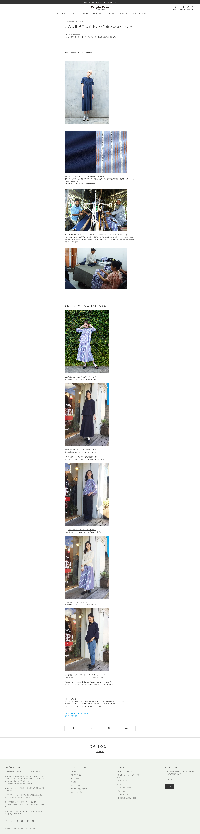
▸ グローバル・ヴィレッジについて (81, 792)
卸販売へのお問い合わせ (140, 13)
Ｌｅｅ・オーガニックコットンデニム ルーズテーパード (87, 677)
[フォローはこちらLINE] (28, 821)
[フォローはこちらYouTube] (22, 821)
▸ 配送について (122, 791)
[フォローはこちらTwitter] (11, 821)
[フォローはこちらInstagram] (17, 821)
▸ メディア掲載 (74, 778)
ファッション (82, 21)
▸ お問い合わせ (122, 784)
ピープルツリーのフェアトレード (63, 13)
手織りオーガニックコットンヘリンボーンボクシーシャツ (87, 675)
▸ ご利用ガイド (122, 781)
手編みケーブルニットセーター (78, 602)
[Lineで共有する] (109, 728)
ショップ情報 (97, 13)
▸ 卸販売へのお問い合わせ (78, 789)
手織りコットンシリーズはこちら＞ (76, 713)
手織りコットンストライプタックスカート (82, 379)
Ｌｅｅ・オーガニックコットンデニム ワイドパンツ (86, 532)
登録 (169, 786)
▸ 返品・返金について (124, 788)
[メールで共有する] (126, 728)
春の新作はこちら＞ (71, 716)
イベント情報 (110, 13)
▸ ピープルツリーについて (125, 771)
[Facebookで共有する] (73, 728)
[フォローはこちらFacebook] (6, 821)
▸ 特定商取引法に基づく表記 (126, 798)
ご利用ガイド (123, 13)
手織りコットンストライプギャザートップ (82, 377)
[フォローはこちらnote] (33, 821)
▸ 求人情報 (73, 782)
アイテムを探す (83, 13)
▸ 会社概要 (73, 771)
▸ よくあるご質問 (75, 785)
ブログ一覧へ (100, 751)
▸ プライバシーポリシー (125, 794)
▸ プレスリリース (75, 775)
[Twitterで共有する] (91, 728)
